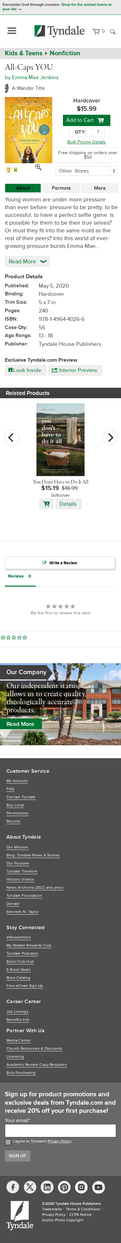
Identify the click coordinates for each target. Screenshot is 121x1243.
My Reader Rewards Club (28, 945)
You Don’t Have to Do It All (60, 482)
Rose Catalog (18, 977)
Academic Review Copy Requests (36, 1064)
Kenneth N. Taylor (22, 911)
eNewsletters (18, 937)
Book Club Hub (20, 961)
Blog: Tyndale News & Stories (33, 855)
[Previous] (11, 437)
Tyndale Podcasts (22, 953)
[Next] (110, 437)
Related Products (28, 393)
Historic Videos (20, 879)
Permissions (17, 813)
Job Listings (17, 1011)
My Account (17, 781)
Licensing (15, 1056)
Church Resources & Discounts (34, 1048)
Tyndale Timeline (21, 871)
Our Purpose (17, 863)
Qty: (80, 132)
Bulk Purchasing (21, 1072)
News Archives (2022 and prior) (34, 887)
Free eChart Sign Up (24, 985)
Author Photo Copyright (62, 1220)
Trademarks (52, 1209)
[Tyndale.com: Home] (60, 31)
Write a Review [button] (63, 563)
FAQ (10, 789)
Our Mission (17, 847)
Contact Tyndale (21, 797)
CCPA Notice (80, 1214)
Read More (20, 724)
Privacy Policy (59, 1141)
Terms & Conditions (83, 1209)
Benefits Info (17, 1019)
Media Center (18, 1040)
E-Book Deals (18, 969)
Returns (13, 821)
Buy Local (15, 805)
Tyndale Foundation (24, 895)
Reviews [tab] (16, 576)
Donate (12, 903)
